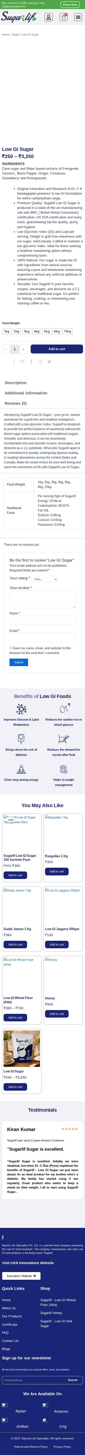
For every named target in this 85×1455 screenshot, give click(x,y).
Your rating (19, 578)
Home (5, 34)
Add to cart (56, 349)
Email (14, 630)
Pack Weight (11, 323)
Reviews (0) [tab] (16, 403)
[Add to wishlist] (7, 46)
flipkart (21, 1411)
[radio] (7, 331)
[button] (48, 17)
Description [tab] (15, 383)
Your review (20, 588)
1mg (63, 1426)
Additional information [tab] (26, 393)
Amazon (61, 1411)
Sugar (15, 34)
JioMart (22, 1426)
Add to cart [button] (15, 875)
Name (14, 613)
